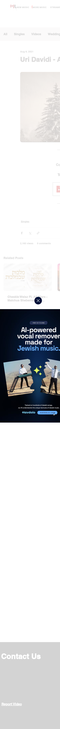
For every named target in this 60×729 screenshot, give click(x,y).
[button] (38, 300)
